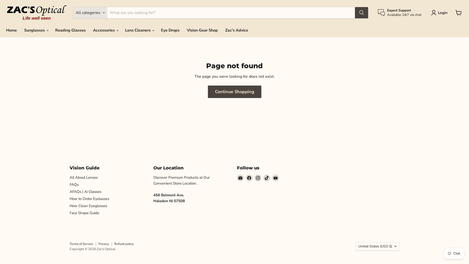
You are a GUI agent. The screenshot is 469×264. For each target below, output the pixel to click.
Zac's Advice (236, 30)
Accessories (104, 30)
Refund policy (124, 244)
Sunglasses (35, 30)
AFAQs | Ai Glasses (85, 191)
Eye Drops (170, 30)
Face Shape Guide (84, 212)
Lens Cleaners (138, 30)
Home (11, 30)
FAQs (74, 184)
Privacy (103, 244)
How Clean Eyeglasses (88, 205)
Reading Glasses (70, 30)
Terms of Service (81, 244)
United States (375, 246)
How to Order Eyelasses (89, 198)
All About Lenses (84, 177)
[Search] (361, 12)
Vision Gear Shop (202, 30)
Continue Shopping (234, 92)
